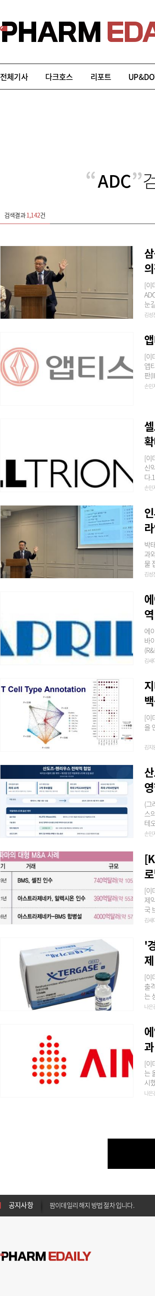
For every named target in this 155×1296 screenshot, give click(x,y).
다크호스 (59, 77)
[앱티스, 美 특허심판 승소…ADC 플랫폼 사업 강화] (66, 367)
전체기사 (14, 77)
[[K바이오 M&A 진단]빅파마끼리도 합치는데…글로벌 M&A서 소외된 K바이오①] (66, 886)
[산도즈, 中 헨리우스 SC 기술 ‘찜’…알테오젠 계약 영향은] (66, 800)
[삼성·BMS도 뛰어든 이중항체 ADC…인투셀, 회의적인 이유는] (66, 281)
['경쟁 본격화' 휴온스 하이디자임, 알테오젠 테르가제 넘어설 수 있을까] (66, 973)
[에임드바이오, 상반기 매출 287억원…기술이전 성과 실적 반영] (66, 1059)
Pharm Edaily (45, 1256)
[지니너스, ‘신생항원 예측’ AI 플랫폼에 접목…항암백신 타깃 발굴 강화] (66, 713)
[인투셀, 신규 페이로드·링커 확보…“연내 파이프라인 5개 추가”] (66, 540)
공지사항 (21, 1205)
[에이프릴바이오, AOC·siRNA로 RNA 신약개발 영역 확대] (66, 627)
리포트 (101, 77)
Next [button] (52, 1210)
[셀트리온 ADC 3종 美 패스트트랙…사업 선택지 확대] (66, 454)
